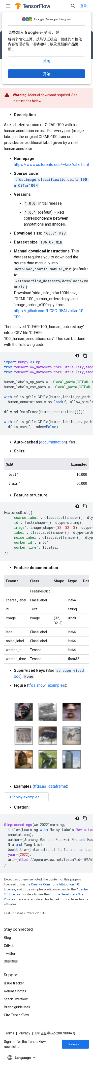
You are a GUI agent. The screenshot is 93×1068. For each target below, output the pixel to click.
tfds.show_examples (46, 685)
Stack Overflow (16, 999)
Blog (7, 938)
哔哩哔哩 (11, 962)
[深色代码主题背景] (77, 356)
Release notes (15, 991)
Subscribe (76, 1044)
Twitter (9, 954)
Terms (9, 1033)
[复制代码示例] (85, 356)
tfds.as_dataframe (50, 786)
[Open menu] (8, 6)
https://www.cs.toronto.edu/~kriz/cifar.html (51, 164)
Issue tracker (14, 983)
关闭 (46, 61)
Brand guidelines (17, 1007)
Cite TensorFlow (16, 1015)
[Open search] (73, 6)
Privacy (24, 1033)
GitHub (9, 946)
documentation (53, 442)
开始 (46, 74)
